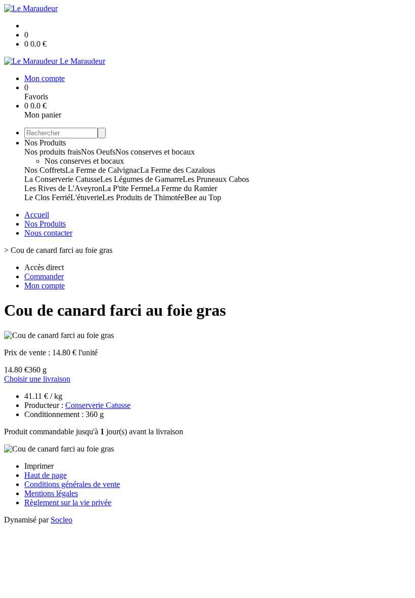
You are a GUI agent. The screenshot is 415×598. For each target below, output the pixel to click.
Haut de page (45, 475)
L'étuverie (86, 197)
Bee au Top (202, 197)
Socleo (61, 519)
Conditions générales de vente (72, 484)
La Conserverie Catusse (62, 179)
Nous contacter (48, 233)
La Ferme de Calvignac (102, 170)
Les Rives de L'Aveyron (63, 188)
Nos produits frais (52, 151)
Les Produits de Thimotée (143, 197)
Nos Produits (45, 142)
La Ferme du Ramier (184, 188)
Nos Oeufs (98, 151)
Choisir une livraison (37, 379)
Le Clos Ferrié (47, 197)
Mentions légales (51, 493)
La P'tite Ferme (126, 188)
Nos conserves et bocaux (155, 151)
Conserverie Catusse (98, 405)
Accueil (36, 214)
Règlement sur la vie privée (67, 502)
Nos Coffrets (44, 170)
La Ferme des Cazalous (177, 170)
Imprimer (39, 466)
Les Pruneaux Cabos (216, 179)
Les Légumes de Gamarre (141, 179)
